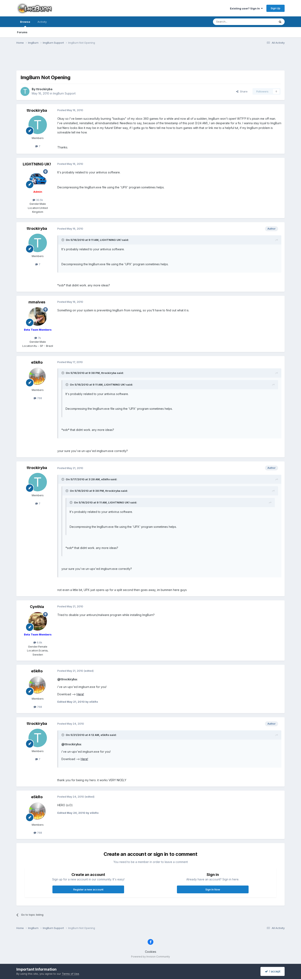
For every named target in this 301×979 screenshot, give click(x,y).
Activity (42, 21)
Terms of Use (70, 973)
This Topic (263, 21)
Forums (22, 32)
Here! (80, 694)
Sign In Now (212, 889)
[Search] (280, 21)
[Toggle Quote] (63, 239)
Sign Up (275, 8)
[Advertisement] (150, 60)
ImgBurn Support (64, 93)
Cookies (150, 951)
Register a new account (88, 889)
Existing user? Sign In (245, 8)
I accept (274, 971)
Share (243, 91)
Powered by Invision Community (150, 956)
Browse (25, 21)
